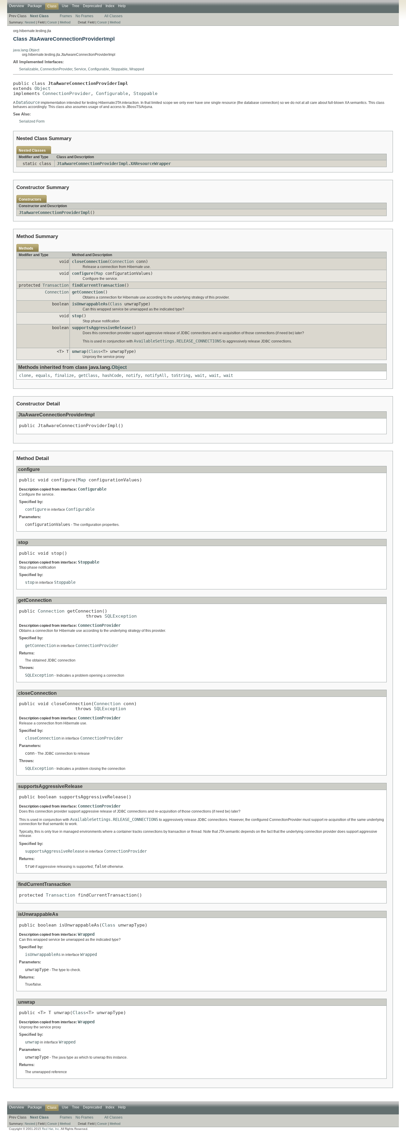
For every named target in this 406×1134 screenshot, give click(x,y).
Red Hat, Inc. (51, 1128)
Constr (52, 22)
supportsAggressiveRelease (101, 327)
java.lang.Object (26, 50)
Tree (75, 6)
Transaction (56, 285)
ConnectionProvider (56, 69)
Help (122, 6)
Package (35, 6)
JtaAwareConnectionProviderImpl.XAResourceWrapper (114, 163)
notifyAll (155, 375)
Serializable (28, 69)
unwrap (79, 351)
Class (116, 304)
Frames (66, 16)
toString (180, 375)
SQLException (121, 615)
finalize (64, 375)
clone (25, 375)
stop (76, 315)
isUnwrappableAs (90, 304)
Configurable (98, 69)
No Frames (84, 16)
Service (80, 69)
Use (65, 6)
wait (199, 375)
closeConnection (90, 261)
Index (110, 6)
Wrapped (136, 69)
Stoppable (119, 69)
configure (82, 273)
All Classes (113, 16)
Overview (16, 6)
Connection (122, 261)
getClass (87, 375)
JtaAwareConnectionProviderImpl (54, 212)
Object (42, 88)
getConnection (87, 292)
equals (43, 375)
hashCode (111, 375)
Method (65, 22)
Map (99, 273)
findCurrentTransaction (98, 285)
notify (133, 375)
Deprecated (92, 6)
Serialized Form (32, 121)
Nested (30, 22)
